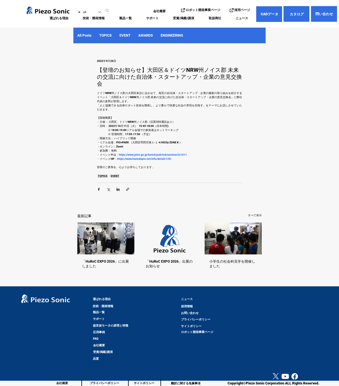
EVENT (124, 35)
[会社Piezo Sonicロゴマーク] (169, 238)
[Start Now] (7, 361)
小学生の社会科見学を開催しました (232, 263)
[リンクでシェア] (127, 189)
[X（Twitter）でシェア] (108, 189)
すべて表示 (255, 215)
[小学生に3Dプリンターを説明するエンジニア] (233, 238)
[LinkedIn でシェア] (118, 189)
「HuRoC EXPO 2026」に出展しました (105, 263)
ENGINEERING (172, 35)
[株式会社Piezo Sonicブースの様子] (105, 238)
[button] (90, 18)
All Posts (84, 35)
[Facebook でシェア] (99, 189)
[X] (276, 376)
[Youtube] (285, 376)
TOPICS (105, 35)
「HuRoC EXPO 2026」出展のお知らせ (169, 263)
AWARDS (145, 35)
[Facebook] (294, 376)
